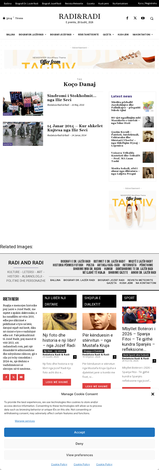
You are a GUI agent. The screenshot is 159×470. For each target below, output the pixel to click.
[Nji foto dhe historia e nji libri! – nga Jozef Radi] (60, 321)
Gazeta (8, 114)
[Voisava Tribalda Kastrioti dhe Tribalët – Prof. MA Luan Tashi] (148, 157)
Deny (79, 444)
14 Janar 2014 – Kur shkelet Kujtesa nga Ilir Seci (75, 128)
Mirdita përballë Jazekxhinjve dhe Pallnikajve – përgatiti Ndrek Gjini (125, 106)
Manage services (25, 420)
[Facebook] (127, 18)
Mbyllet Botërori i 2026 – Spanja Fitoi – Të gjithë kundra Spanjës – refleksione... (138, 339)
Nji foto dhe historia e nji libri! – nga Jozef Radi (59, 340)
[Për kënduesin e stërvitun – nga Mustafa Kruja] (99, 321)
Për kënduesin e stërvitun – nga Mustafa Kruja (97, 340)
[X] (135, 18)
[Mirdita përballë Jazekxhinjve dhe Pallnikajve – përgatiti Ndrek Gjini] (148, 106)
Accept (79, 432)
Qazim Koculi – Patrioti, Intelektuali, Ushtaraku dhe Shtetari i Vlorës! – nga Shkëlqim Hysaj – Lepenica (125, 139)
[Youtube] (143, 18)
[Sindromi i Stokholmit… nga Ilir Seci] (23, 104)
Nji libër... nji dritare (54, 351)
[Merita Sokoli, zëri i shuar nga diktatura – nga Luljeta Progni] (148, 172)
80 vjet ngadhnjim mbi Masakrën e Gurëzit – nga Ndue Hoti (126, 120)
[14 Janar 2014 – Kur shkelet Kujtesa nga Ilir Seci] (23, 134)
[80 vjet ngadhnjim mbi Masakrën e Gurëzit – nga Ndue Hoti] (148, 122)
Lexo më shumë (57, 382)
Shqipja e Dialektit (93, 351)
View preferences (79, 455)
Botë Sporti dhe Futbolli (136, 355)
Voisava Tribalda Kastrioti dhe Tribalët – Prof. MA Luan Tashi (125, 157)
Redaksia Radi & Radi (58, 104)
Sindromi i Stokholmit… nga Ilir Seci (71, 98)
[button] (153, 394)
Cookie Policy (59, 464)
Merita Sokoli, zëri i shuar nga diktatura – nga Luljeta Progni (125, 171)
